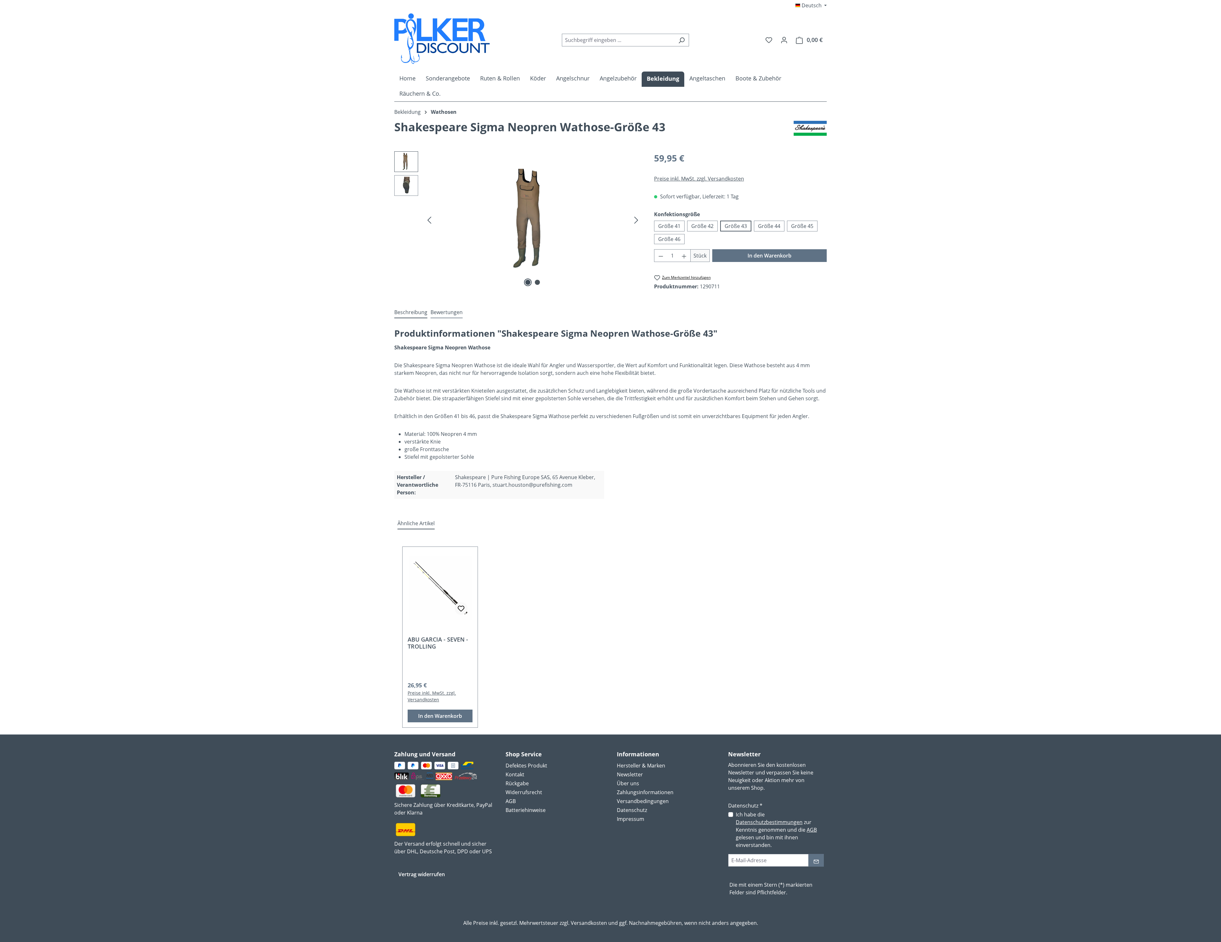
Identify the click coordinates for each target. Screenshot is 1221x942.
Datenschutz (632, 810)
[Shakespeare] (810, 130)
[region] (518, 219)
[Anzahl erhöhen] (684, 255)
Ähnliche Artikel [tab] (416, 523)
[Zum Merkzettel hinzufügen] (461, 608)
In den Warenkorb (769, 255)
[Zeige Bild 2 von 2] (537, 282)
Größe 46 (669, 239)
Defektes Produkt (526, 765)
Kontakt (515, 774)
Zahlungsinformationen (645, 792)
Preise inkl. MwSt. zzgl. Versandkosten (699, 178)
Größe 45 (802, 226)
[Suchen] (681, 40)
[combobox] (618, 40)
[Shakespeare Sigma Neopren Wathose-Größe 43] (533, 220)
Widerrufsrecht (524, 792)
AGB (511, 801)
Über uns (628, 783)
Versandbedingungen (643, 801)
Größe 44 (769, 226)
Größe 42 (702, 226)
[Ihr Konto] (784, 39)
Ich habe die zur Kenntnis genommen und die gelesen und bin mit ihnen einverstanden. (776, 830)
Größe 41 (669, 226)
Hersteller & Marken (641, 765)
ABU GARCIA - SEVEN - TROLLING (438, 643)
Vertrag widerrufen (421, 874)
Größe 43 (736, 226)
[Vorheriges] (429, 220)
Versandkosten (589, 922)
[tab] (410, 312)
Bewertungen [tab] (447, 312)
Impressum (630, 818)
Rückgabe (517, 783)
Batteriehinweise (526, 810)
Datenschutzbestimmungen (769, 822)
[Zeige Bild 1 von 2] (527, 282)
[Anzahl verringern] (660, 255)
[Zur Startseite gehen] (442, 38)
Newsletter (630, 774)
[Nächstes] (636, 220)
